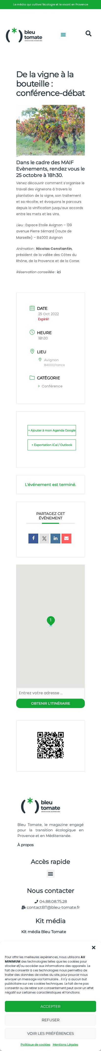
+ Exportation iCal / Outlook (52, 445)
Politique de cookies (35, 1044)
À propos (25, 844)
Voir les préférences (50, 1033)
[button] (93, 947)
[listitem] (50, 4)
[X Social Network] (44, 538)
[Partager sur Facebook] (33, 538)
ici (59, 272)
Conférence (52, 386)
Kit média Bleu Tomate (41, 931)
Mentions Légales (65, 1044)
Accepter (50, 1006)
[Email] (66, 538)
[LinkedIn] (55, 538)
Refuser (51, 1020)
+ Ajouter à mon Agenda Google (52, 430)
